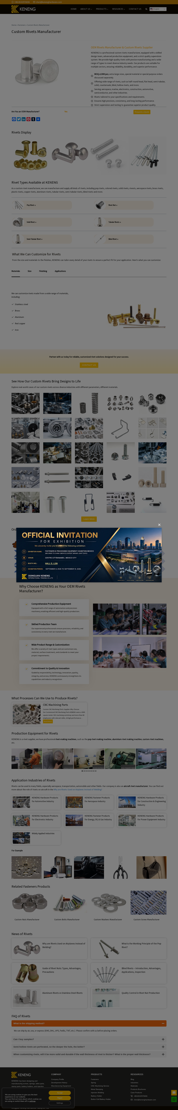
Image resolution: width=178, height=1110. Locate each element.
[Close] (159, 524)
